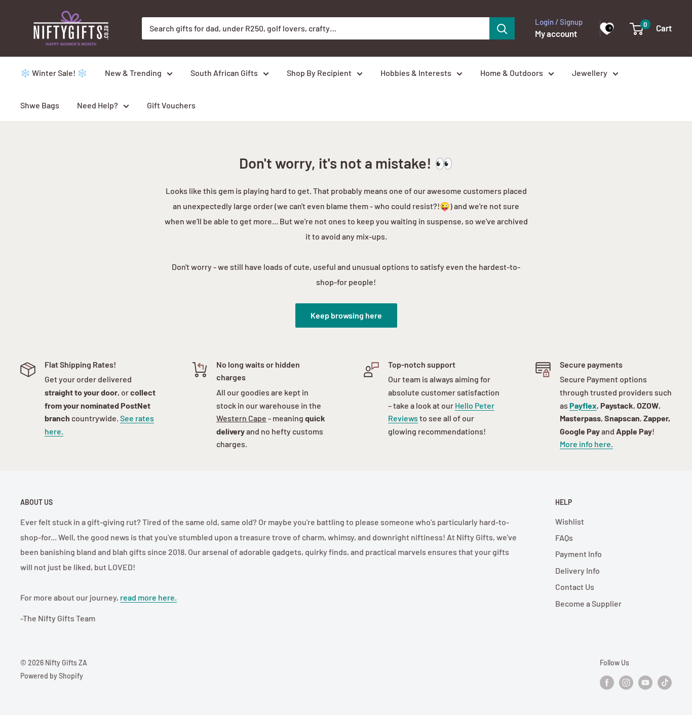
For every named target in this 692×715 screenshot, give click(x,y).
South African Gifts (224, 72)
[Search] (502, 28)
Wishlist (569, 521)
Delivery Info (577, 570)
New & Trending (133, 72)
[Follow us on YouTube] (645, 683)
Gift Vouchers (171, 105)
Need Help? (97, 105)
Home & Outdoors (511, 72)
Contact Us (574, 586)
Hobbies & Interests (415, 72)
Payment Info (578, 554)
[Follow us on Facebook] (607, 683)
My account (556, 33)
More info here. (586, 444)
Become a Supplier (588, 603)
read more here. (148, 597)
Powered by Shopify (51, 675)
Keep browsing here (346, 315)
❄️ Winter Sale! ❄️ (53, 72)
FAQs (564, 537)
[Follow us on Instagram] (626, 683)
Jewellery (589, 72)
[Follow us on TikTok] (665, 683)
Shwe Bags (39, 105)
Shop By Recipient (319, 72)
